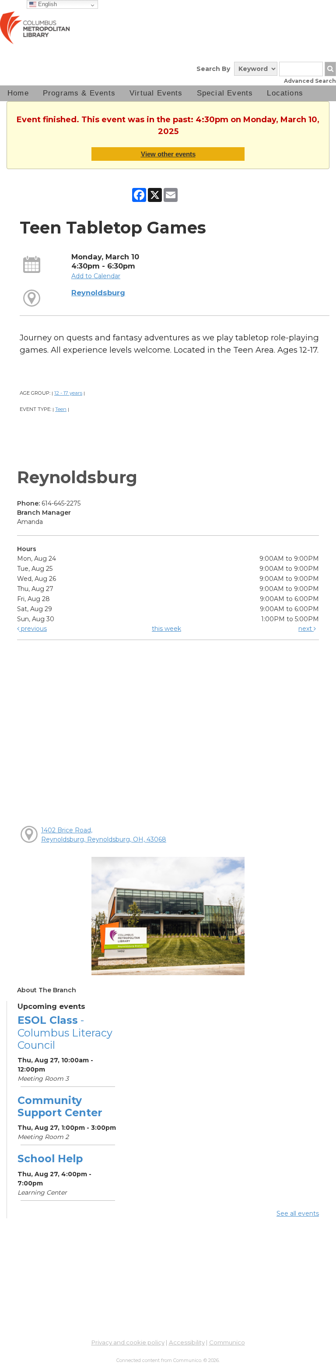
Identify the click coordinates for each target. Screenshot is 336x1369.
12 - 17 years (68, 393)
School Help (50, 1158)
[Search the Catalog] (330, 69)
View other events (168, 154)
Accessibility (187, 1342)
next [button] (306, 629)
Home (18, 93)
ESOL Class (65, 1032)
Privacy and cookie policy (127, 1342)
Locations (285, 93)
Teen (60, 409)
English (46, 4)
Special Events (225, 93)
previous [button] (33, 629)
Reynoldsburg (98, 292)
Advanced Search (310, 81)
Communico (227, 1342)
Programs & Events (79, 93)
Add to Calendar (95, 276)
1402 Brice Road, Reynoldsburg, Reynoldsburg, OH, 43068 (103, 834)
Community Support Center (60, 1106)
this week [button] (166, 629)
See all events (297, 1213)
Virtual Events (156, 93)
